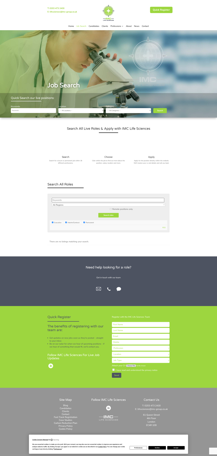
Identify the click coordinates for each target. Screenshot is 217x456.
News (136, 26)
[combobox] (108, 204)
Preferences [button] (58, 449)
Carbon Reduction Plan (65, 423)
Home (71, 26)
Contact (145, 26)
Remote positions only (122, 209)
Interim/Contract (73, 222)
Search (160, 110)
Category (110, 106)
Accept (176, 448)
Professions (116, 26)
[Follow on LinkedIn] (50, 365)
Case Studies (65, 420)
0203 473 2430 (153, 405)
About (129, 26)
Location (62, 106)
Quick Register (161, 10)
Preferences (138, 448)
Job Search (81, 26)
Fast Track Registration (65, 417)
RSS (164, 227)
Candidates (94, 26)
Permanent (89, 222)
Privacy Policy (66, 426)
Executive (57, 222)
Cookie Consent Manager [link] (40, 440)
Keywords (15, 106)
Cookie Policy (65, 428)
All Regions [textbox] (58, 205)
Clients (105, 26)
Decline (157, 448)
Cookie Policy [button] (102, 447)
